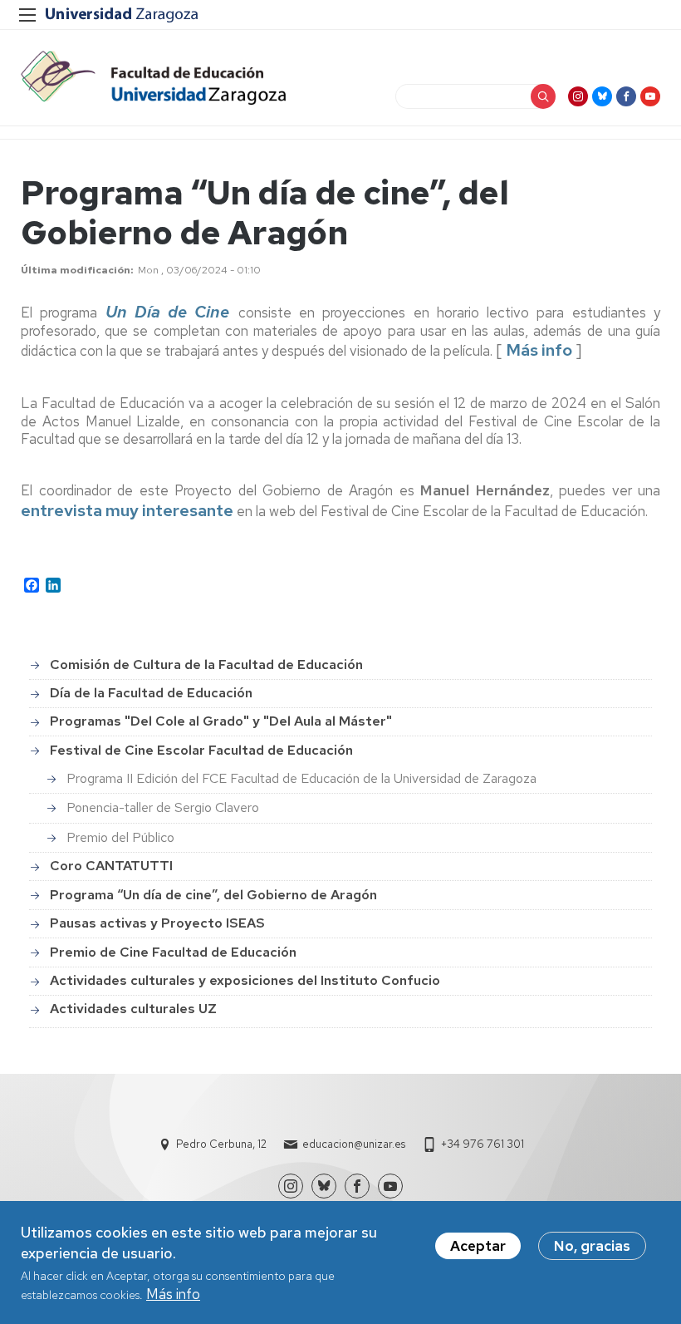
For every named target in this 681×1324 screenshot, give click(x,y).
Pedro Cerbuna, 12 (221, 1144)
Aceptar (478, 1246)
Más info (173, 1294)
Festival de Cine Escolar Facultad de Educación (201, 750)
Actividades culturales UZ (133, 1008)
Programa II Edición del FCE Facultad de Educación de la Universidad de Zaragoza (301, 778)
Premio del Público (120, 837)
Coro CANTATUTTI (111, 865)
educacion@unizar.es (353, 1144)
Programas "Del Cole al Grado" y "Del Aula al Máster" (221, 721)
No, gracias (592, 1246)
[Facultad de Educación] (153, 78)
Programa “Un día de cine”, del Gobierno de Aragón (213, 894)
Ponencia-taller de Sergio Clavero (162, 807)
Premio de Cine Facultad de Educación (173, 952)
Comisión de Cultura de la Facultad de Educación (206, 664)
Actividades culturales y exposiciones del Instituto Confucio (245, 980)
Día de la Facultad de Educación (151, 692)
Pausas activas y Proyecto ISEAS (157, 923)
